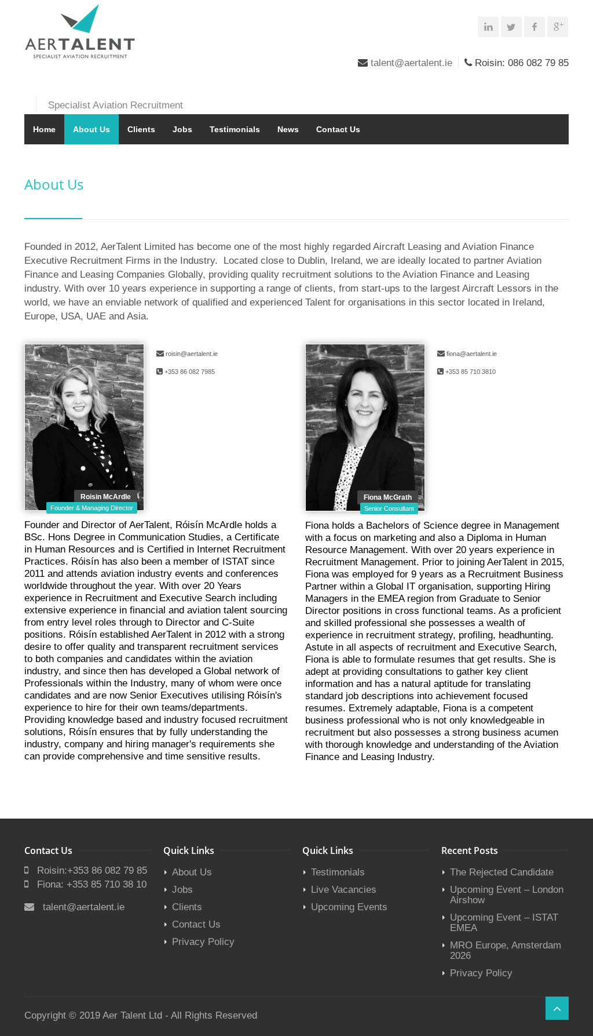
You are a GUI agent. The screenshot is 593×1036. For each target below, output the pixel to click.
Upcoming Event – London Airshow (506, 895)
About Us (91, 129)
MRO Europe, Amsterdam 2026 (505, 950)
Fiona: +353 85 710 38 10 (92, 884)
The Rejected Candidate (502, 872)
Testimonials (235, 129)
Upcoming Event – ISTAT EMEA (504, 922)
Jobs (182, 129)
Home (44, 129)
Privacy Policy (203, 941)
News (288, 129)
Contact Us (338, 129)
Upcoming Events (349, 907)
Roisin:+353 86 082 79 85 (92, 870)
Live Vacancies (343, 889)
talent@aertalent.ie (411, 62)
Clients (141, 129)
